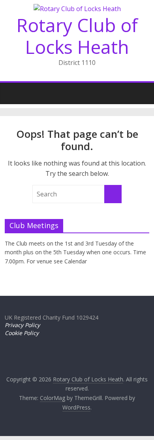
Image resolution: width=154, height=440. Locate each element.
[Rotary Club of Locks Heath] (13, 91)
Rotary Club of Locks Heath (77, 36)
